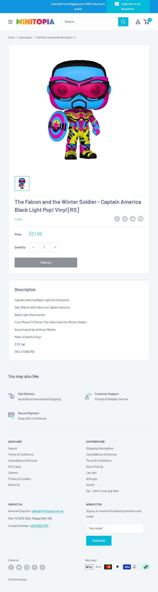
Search (12, 448)
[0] (146, 21)
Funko (18, 219)
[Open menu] (10, 21)
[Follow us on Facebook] (11, 567)
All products (25, 37)
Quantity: (20, 247)
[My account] (138, 22)
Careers (13, 472)
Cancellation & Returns (22, 460)
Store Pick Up (94, 466)
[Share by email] (140, 218)
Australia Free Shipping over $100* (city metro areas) (78, 6)
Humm (90, 484)
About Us (14, 484)
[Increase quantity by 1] (55, 247)
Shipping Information (99, 448)
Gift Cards (14, 466)
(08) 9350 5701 (39, 526)
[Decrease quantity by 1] (33, 247)
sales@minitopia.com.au (48, 511)
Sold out (46, 262)
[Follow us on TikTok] (42, 567)
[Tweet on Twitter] (133, 218)
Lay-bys (91, 472)
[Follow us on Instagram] (27, 567)
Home (11, 37)
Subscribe (98, 540)
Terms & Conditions (21, 454)
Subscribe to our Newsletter (131, 6)
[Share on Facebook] (117, 218)
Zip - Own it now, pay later (102, 491)
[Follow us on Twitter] (19, 567)
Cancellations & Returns (101, 454)
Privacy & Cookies (19, 479)
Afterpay (91, 479)
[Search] (123, 21)
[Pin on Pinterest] (125, 218)
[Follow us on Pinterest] (34, 567)
